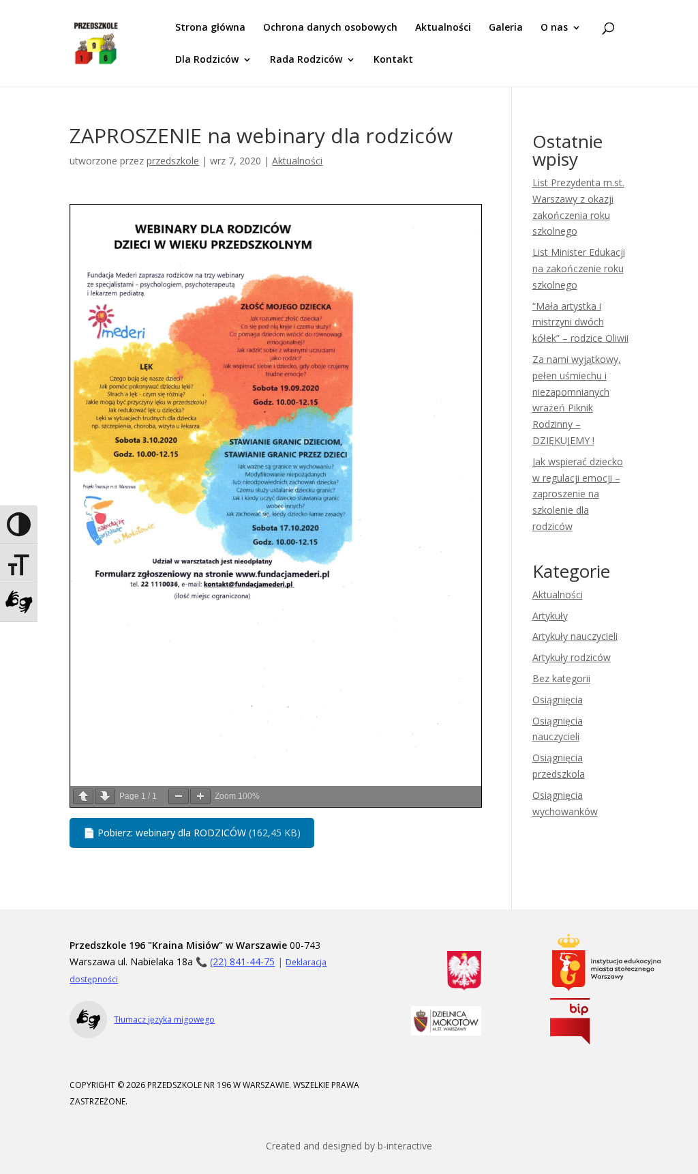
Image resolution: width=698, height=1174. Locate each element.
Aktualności (443, 28)
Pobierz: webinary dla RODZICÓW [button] (192, 832)
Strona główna (210, 28)
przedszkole (173, 160)
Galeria (506, 28)
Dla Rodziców (207, 60)
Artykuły (550, 615)
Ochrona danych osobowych (330, 28)
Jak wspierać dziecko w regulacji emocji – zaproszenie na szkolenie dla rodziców (577, 494)
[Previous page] (83, 796)
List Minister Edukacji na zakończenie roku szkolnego (578, 268)
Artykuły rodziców (571, 657)
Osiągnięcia (557, 699)
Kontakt (393, 60)
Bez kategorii (561, 678)
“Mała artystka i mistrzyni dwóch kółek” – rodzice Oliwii (580, 322)
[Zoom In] (200, 796)
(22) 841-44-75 (242, 961)
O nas (554, 28)
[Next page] (105, 796)
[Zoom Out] (178, 796)
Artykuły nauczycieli (575, 636)
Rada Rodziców (306, 60)
